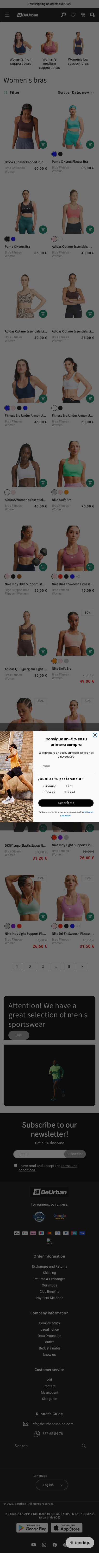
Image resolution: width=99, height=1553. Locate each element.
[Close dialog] (95, 735)
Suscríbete (66, 802)
